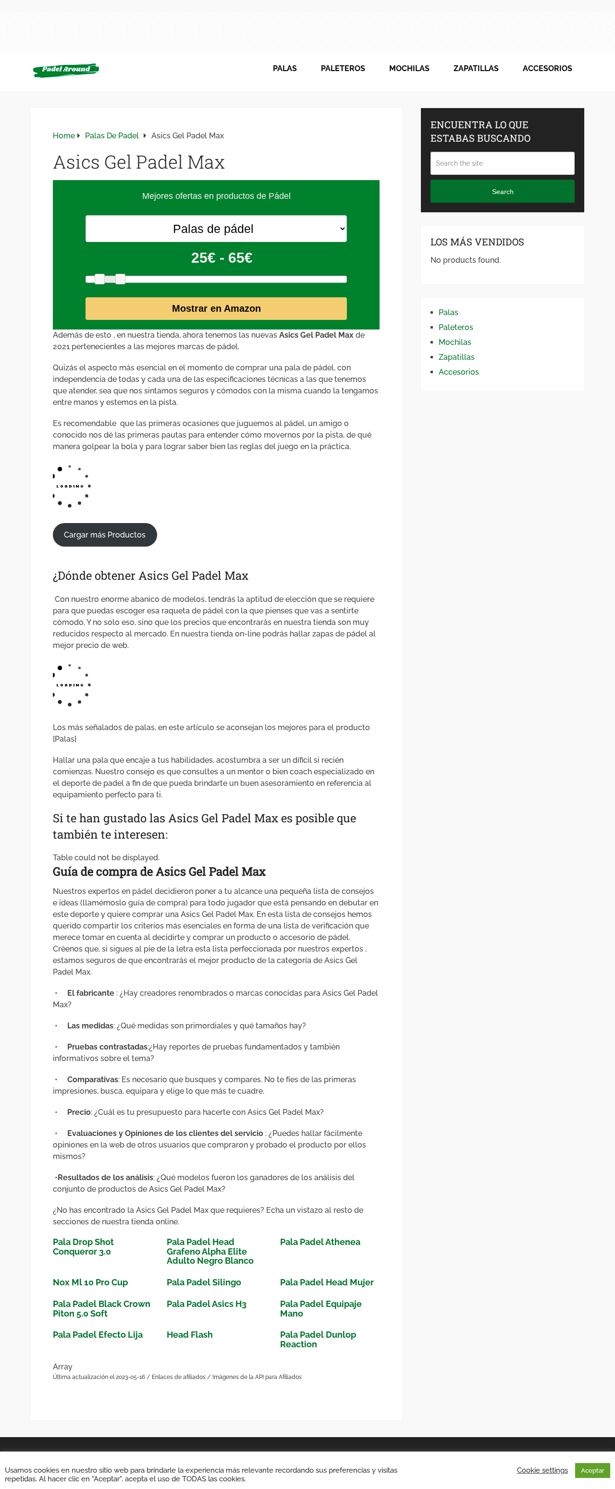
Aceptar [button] (592, 1470)
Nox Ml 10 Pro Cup (90, 1282)
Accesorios (547, 68)
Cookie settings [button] (542, 1470)
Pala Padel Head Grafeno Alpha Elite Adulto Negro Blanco (210, 1251)
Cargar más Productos (105, 534)
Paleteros (343, 68)
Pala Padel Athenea (320, 1242)
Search (503, 191)
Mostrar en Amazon (216, 308)
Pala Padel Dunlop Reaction (318, 1339)
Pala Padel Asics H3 (206, 1304)
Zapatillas (476, 68)
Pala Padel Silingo (204, 1282)
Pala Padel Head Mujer (327, 1282)
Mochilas (409, 68)
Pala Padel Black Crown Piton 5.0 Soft (101, 1308)
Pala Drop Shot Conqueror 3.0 (83, 1247)
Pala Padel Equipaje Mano (321, 1308)
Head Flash (190, 1335)
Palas (285, 68)
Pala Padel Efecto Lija (98, 1335)
